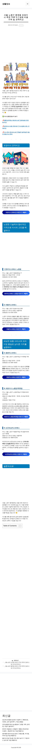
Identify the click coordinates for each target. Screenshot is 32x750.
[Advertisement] (16, 46)
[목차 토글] (19, 526)
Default (16, 660)
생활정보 (6, 4)
